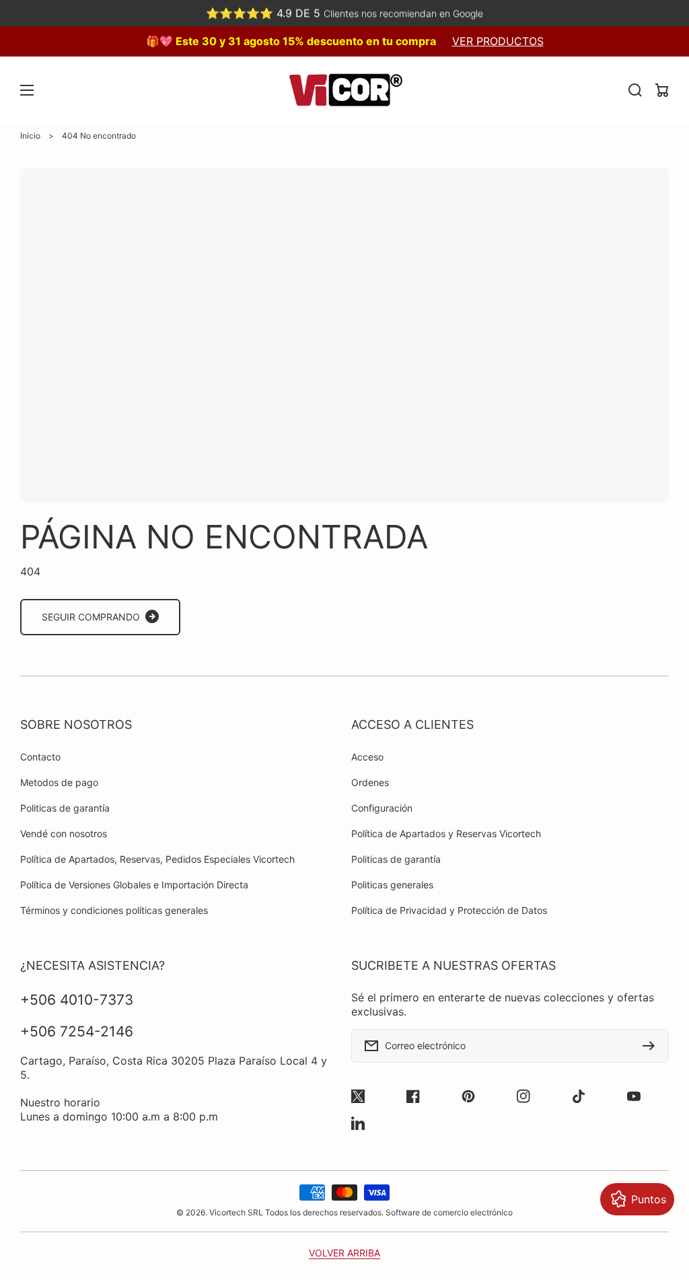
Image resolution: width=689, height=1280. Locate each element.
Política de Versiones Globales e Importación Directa (134, 884)
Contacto (40, 756)
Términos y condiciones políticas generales (114, 910)
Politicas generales (392, 884)
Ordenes (370, 782)
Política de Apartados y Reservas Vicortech (446, 833)
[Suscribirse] (652, 1046)
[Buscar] (635, 90)
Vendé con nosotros (63, 833)
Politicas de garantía (65, 808)
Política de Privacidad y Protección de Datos (449, 910)
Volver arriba (344, 1252)
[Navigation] (27, 90)
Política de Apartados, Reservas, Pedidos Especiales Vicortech (157, 859)
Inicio (30, 136)
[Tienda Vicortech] (344, 90)
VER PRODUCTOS (498, 41)
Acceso (367, 756)
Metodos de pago (59, 782)
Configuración (381, 808)
